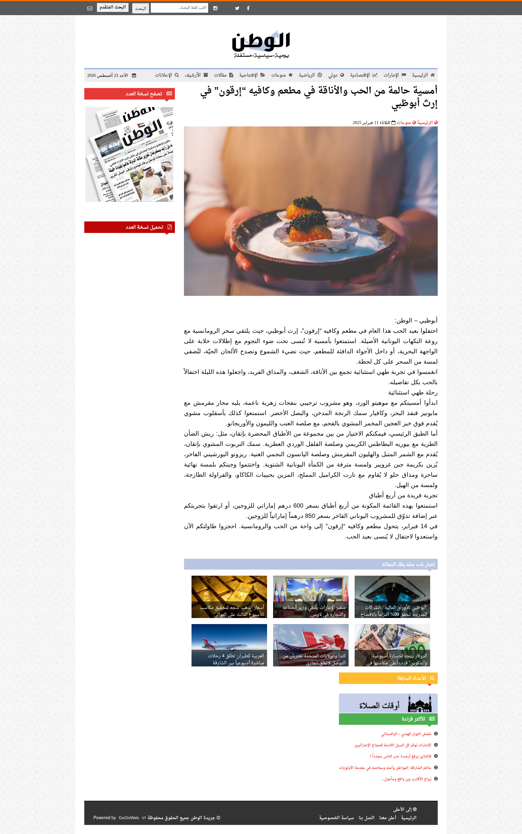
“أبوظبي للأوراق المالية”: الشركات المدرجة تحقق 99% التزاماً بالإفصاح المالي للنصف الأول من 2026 (393, 614)
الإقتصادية (360, 75)
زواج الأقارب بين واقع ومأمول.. (406, 779)
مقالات (221, 75)
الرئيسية (420, 75)
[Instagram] (215, 8)
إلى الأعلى (403, 810)
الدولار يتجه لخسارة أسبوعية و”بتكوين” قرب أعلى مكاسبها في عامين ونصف (396, 663)
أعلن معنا (387, 818)
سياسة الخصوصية (336, 818)
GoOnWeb (129, 818)
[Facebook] (248, 8)
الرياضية (307, 75)
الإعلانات (164, 75)
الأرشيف (193, 75)
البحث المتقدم (113, 7)
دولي (333, 75)
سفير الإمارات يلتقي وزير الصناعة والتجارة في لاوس (314, 611)
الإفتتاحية (249, 75)
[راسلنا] (89, 8)
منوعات (279, 75)
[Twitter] (237, 8)
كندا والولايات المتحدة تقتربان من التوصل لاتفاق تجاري (314, 660)
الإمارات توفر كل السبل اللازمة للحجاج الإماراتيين (392, 745)
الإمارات (392, 75)
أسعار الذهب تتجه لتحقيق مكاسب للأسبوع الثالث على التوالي (232, 611)
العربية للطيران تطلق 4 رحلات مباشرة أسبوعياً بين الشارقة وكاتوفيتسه (236, 663)
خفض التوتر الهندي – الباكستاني (406, 734)
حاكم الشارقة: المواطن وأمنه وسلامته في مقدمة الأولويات (385, 768)
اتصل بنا (367, 818)
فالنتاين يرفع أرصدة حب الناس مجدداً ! (400, 756)
